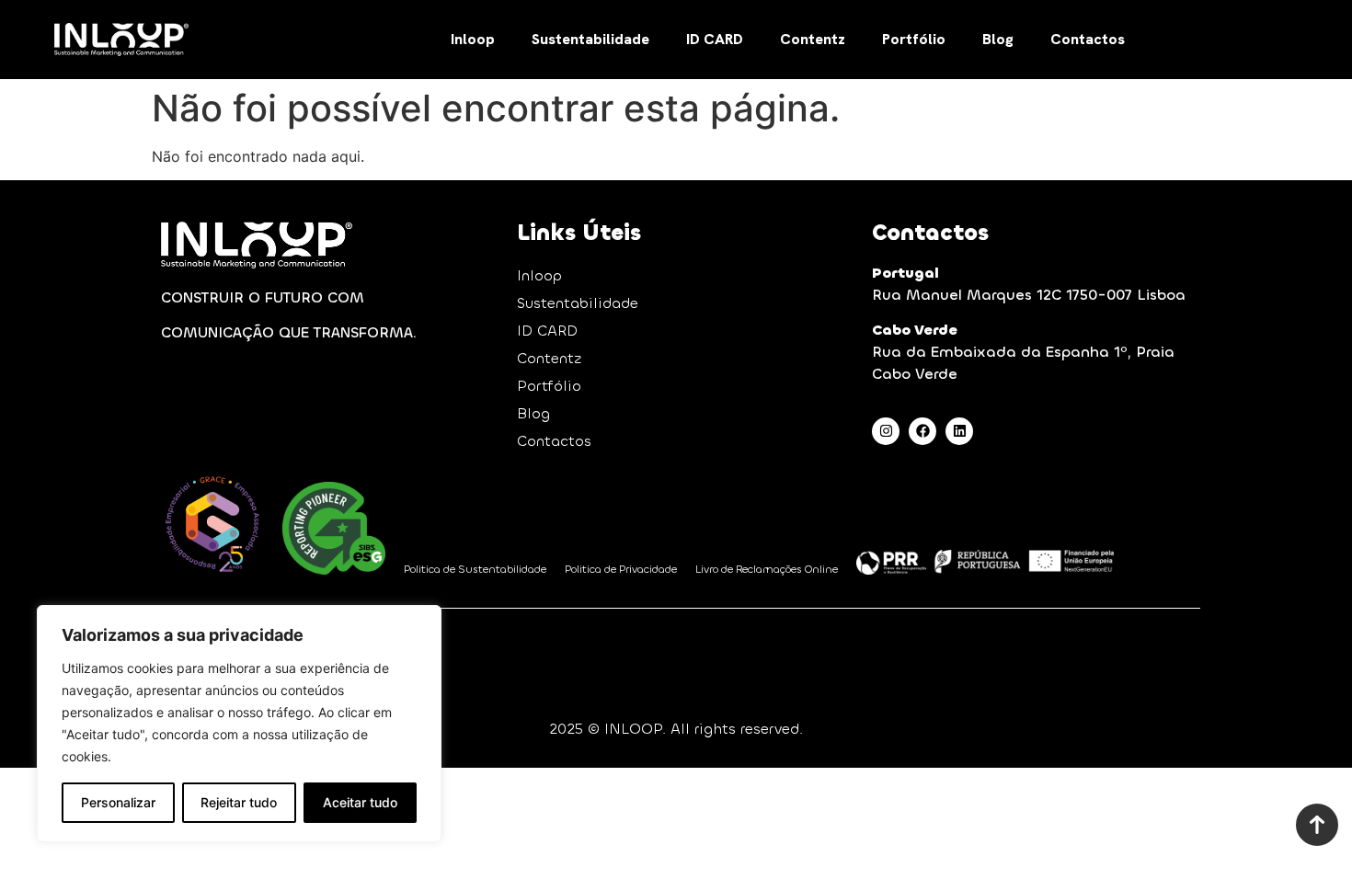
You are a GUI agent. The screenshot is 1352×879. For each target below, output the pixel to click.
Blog (998, 39)
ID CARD (714, 39)
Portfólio (913, 39)
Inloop (473, 39)
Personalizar (118, 802)
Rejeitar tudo (239, 802)
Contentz (812, 39)
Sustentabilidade (590, 39)
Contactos (1087, 39)
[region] (239, 723)
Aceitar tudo (360, 802)
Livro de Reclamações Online (766, 569)
